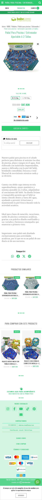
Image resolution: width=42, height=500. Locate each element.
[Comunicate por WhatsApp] (37, 482)
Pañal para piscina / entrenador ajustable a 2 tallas (10, 294)
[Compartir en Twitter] (23, 256)
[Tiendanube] (21, 483)
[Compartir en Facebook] (18, 256)
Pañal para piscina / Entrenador (28, 26)
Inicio (4, 26)
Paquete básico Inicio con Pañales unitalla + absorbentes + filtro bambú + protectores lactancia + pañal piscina (10, 362)
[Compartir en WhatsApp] (12, 256)
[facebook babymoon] (14, 409)
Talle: (21, 93)
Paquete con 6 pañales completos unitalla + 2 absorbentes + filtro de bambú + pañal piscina (31, 362)
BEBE (8, 26)
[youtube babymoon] (21, 409)
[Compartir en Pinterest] (29, 256)
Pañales (14, 26)
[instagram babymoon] (7, 409)
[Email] (21, 414)
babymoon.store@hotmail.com (26, 425)
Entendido (21, 495)
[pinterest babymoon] (34, 409)
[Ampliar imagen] (38, 44)
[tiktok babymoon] (27, 409)
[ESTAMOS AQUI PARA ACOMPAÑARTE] (21, 388)
